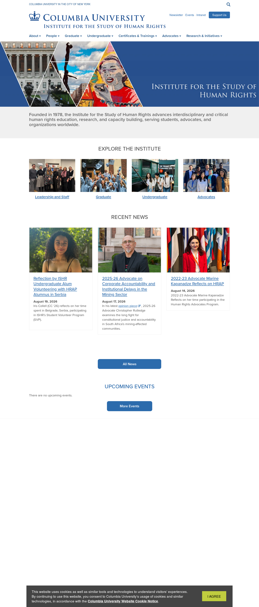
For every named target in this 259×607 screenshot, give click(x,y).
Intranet (201, 15)
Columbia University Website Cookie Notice (123, 601)
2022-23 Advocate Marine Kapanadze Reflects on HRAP (197, 281)
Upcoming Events (130, 386)
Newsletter (176, 15)
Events (189, 15)
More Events (129, 406)
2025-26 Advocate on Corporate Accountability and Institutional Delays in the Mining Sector (128, 286)
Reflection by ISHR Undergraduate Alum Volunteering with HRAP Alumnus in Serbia (55, 286)
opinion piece (127, 306)
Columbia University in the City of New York (59, 4)
